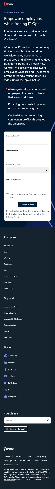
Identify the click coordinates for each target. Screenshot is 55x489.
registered (37, 477)
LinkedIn (11, 362)
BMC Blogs (12, 383)
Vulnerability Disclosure (13, 319)
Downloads (8, 331)
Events (6, 252)
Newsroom (8, 288)
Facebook (12, 369)
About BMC (8, 245)
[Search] (49, 420)
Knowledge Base (10, 313)
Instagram (12, 396)
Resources (8, 337)
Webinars (8, 258)
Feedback (8, 264)
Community (12, 355)
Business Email (12, 136)
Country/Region (12, 165)
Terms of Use (37, 472)
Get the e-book (27, 204)
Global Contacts (10, 276)
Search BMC (12, 413)
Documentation (10, 325)
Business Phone (12, 150)
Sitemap (7, 282)
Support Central (10, 307)
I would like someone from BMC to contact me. (28, 196)
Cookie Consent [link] (40, 460)
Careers (7, 270)
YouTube (11, 376)
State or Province (13, 179)
